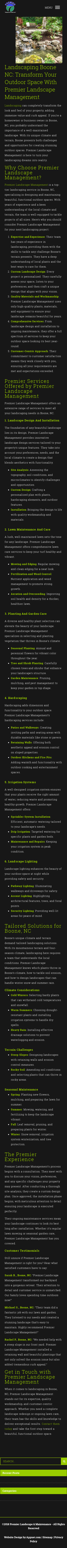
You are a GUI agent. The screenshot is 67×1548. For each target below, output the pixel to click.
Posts (6, 1497)
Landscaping (13, 105)
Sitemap (48, 1537)
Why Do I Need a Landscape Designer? (27, 1479)
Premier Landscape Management (26, 184)
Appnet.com (33, 1537)
